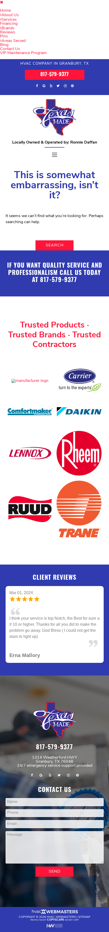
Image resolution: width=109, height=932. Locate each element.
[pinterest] (72, 86)
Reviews (7, 32)
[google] (43, 86)
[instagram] (65, 86)
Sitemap (84, 899)
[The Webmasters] (54, 895)
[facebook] (36, 86)
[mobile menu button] (55, 155)
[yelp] (50, 86)
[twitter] (58, 86)
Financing (8, 24)
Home (5, 11)
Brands (8, 28)
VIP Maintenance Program (23, 53)
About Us (10, 15)
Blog (4, 45)
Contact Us (10, 49)
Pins (4, 36)
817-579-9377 (54, 74)
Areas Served (14, 41)
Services (9, 20)
